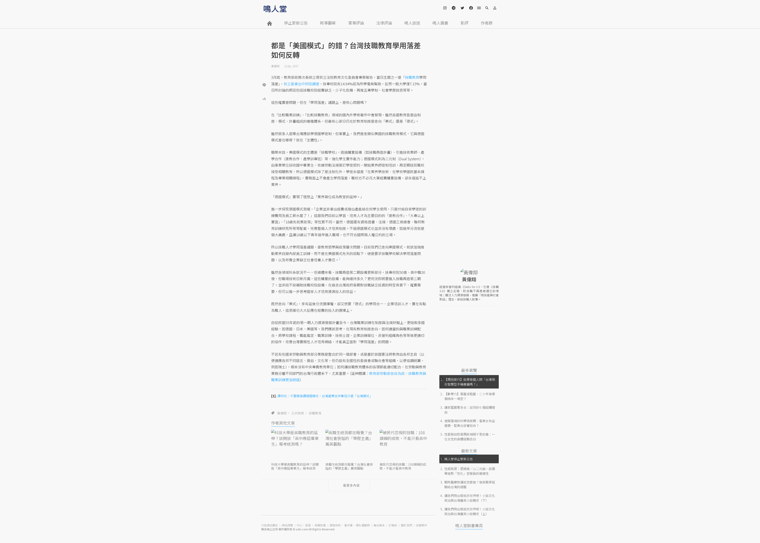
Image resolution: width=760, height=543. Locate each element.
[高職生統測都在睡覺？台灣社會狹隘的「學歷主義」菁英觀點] (349, 445)
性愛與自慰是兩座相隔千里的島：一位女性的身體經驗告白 (469, 436)
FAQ (299, 525)
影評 (464, 23)
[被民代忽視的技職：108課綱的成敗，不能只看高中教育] (403, 445)
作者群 (487, 23)
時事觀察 (328, 23)
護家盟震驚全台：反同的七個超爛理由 (469, 409)
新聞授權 (320, 525)
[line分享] (264, 85)
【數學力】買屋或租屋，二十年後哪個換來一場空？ (469, 396)
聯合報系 (379, 525)
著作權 (348, 525)
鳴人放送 (412, 23)
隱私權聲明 (363, 525)
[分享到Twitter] (264, 72)
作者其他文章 (283, 423)
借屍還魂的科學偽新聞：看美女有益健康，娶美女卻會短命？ (469, 423)
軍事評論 (356, 23)
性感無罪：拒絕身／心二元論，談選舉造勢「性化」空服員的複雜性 (469, 471)
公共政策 (297, 413)
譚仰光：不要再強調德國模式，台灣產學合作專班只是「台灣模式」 (324, 395)
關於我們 (406, 525)
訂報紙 (393, 525)
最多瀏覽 (469, 370)
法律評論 (384, 23)
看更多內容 (351, 485)
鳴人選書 (440, 23)
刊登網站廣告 (269, 525)
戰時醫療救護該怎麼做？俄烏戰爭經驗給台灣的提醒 (469, 484)
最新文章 (469, 451)
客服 (308, 525)
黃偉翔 (275, 66)
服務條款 (335, 525)
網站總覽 (287, 525)
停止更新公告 (296, 23)
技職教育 (315, 413)
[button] (264, 98)
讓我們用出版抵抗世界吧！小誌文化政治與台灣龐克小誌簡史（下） (469, 498)
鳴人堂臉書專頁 (469, 525)
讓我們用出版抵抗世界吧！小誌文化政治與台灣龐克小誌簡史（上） (469, 511)
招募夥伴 (421, 525)
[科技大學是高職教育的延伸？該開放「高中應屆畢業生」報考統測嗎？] (295, 445)
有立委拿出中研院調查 (301, 83)
